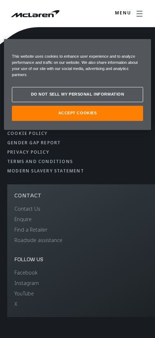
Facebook (25, 272)
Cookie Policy (27, 133)
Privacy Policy (28, 152)
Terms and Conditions (40, 161)
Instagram (26, 283)
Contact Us (27, 208)
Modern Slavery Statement (45, 171)
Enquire (23, 219)
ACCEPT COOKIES (77, 113)
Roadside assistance (38, 240)
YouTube (24, 293)
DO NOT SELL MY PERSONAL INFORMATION (77, 94)
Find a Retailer (30, 229)
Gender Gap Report (34, 143)
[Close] (141, 48)
